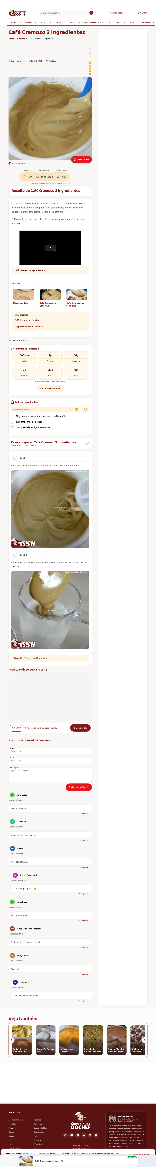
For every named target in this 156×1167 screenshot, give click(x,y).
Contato (86, 1145)
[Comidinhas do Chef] (17, 15)
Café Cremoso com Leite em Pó (75, 304)
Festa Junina (39, 1144)
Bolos (43, 22)
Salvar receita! (83, 159)
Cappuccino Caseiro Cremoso (29, 326)
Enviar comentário (77, 787)
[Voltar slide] (11, 1040)
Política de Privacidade (80, 1149)
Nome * (13, 748)
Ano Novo (38, 1140)
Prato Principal (14, 1148)
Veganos (37, 1120)
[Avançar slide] (144, 1040)
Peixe (13, 22)
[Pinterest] (77, 1135)
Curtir (18, 728)
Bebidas (28, 22)
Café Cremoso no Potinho (27, 320)
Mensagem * (14, 768)
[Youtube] (84, 1135)
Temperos (38, 1124)
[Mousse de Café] (23, 294)
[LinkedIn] (90, 1135)
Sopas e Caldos (40, 1128)
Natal (117, 22)
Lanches (12, 1140)
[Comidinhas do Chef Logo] (81, 1120)
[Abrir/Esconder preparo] (87, 443)
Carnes (58, 22)
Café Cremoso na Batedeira (48, 304)
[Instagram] (65, 1135)
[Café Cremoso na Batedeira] (50, 294)
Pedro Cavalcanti (18, 61)
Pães (102, 22)
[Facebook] (71, 1135)
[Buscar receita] (91, 13)
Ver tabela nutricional (50, 388)
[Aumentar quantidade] (85, 409)
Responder (84, 813)
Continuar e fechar (140, 1154)
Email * (12, 758)
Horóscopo (147, 22)
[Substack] (96, 1135)
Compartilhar (82, 728)
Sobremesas (39, 1132)
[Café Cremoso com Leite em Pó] (76, 294)
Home (11, 38)
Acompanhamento (16, 1120)
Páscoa (37, 1148)
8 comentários (19, 163)
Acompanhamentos (89, 22)
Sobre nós (77, 1145)
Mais (132, 22)
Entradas (12, 1124)
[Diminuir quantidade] (76, 409)
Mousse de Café (20, 303)
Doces (72, 22)
